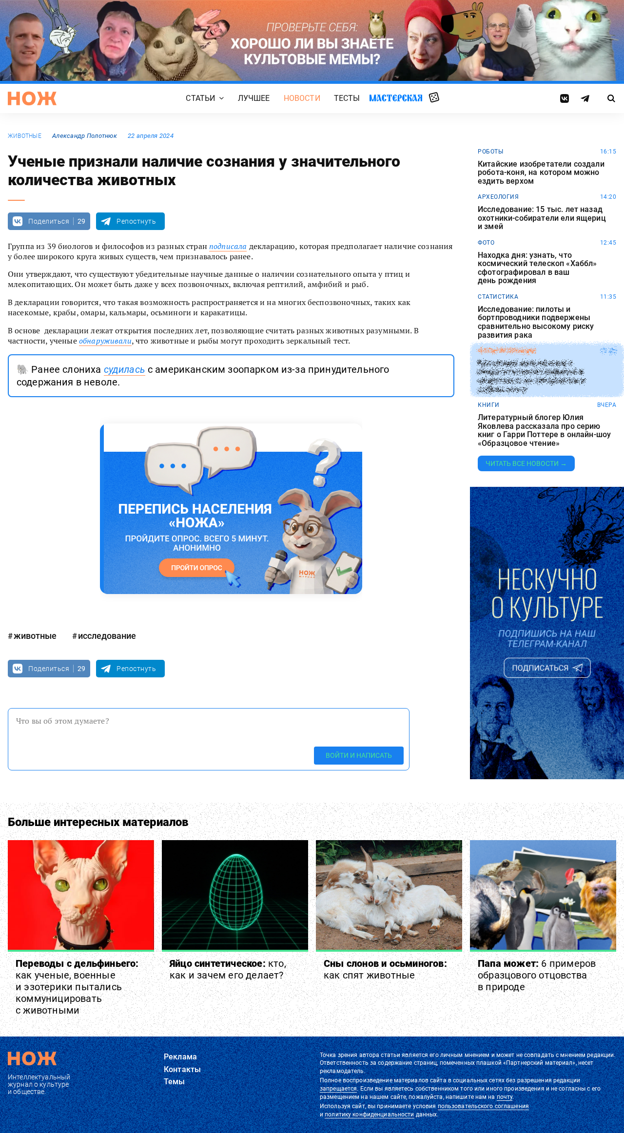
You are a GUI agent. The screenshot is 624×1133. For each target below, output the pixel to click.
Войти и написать (359, 755)
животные (24, 136)
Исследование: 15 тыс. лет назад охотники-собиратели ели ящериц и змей (542, 218)
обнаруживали (105, 341)
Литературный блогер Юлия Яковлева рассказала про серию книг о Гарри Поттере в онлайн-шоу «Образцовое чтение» (544, 430)
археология (498, 196)
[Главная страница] (32, 98)
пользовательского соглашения (483, 1106)
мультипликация (507, 350)
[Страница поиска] (611, 98)
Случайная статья (434, 98)
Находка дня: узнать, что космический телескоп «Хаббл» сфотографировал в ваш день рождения (537, 268)
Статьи (200, 98)
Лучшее (254, 98)
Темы (174, 1081)
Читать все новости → (526, 463)
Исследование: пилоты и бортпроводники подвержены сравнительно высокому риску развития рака (536, 322)
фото (486, 242)
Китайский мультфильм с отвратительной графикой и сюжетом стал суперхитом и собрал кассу (531, 376)
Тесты (347, 98)
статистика (498, 296)
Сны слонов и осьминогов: (385, 969)
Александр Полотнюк (84, 135)
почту (505, 1097)
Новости (302, 98)
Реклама (180, 1056)
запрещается (338, 1088)
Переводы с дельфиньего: (77, 987)
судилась (124, 369)
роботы (490, 151)
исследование (107, 636)
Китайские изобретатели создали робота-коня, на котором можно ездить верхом (541, 173)
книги (489, 405)
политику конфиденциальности (369, 1114)
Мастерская (396, 97)
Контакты (182, 1069)
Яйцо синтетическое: (228, 969)
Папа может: (537, 975)
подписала (228, 246)
